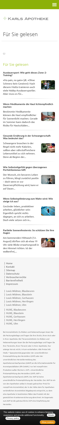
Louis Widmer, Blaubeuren (20, 290)
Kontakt (10, 266)
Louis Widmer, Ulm (16, 304)
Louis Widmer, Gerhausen (20, 297)
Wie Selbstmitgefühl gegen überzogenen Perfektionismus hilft (25, 168)
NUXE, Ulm (12, 323)
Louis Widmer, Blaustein (19, 294)
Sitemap (10, 270)
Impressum (12, 283)
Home (9, 263)
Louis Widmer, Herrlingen (19, 301)
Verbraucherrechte (16, 276)
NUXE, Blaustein (15, 312)
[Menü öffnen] (54, 4)
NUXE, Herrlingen (15, 319)
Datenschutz (13, 273)
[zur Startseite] (29, 18)
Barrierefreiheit (14, 280)
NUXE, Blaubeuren (16, 309)
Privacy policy (13, 418)
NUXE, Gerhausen (15, 316)
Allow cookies (48, 422)
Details (51, 415)
